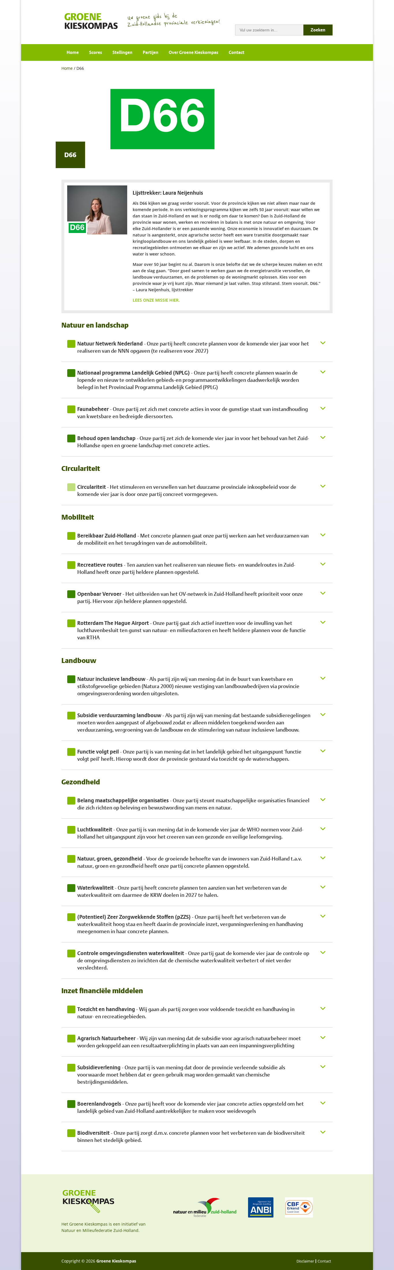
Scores (95, 52)
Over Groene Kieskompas (193, 52)
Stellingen (122, 52)
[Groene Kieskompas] (91, 20)
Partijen (150, 52)
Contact (236, 52)
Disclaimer (305, 1261)
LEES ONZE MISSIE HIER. (157, 300)
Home (73, 52)
